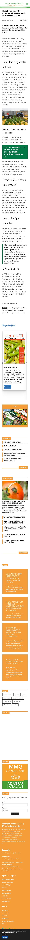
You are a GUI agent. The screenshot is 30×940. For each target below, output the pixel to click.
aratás (9, 308)
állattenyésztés (7, 705)
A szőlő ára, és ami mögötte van (13, 450)
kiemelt (21, 698)
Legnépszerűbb (7, 478)
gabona (18, 308)
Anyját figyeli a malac (10, 446)
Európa (14, 308)
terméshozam (21, 313)
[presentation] (2, 362)
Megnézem (7, 387)
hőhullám (24, 308)
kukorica (10, 310)
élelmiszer (15, 705)
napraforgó (13, 313)
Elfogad (5, 937)
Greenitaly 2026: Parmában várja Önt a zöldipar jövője (14, 661)
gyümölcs (24, 695)
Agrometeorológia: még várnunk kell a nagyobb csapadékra (15, 454)
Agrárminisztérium (8, 695)
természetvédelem (18, 701)
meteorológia (21, 310)
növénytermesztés (7, 701)
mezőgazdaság (6, 313)
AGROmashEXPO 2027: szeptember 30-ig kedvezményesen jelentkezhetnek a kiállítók (14, 578)
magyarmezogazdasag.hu (14, 3)
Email (3, 802)
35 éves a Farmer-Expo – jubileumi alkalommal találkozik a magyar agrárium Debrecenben (15, 606)
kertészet (14, 698)
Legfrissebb (6, 438)
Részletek (4, 934)
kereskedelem (7, 698)
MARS (15, 310)
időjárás (4, 310)
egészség (17, 695)
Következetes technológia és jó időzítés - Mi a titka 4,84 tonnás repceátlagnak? (13, 632)
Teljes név (4, 808)
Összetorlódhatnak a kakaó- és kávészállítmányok (12, 459)
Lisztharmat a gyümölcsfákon (12, 442)
